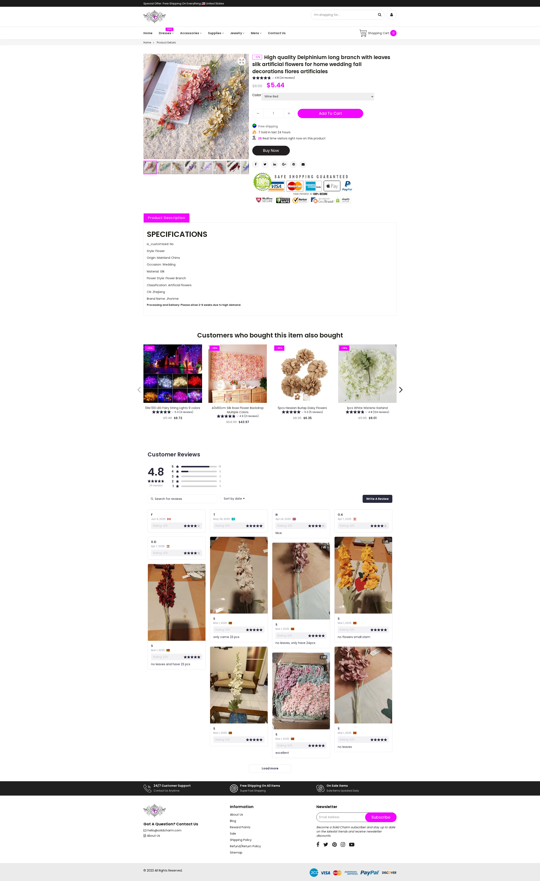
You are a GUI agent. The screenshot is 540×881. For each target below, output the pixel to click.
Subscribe (380, 817)
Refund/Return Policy (245, 846)
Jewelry (236, 33)
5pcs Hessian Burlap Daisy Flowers (302, 408)
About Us (153, 835)
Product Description (166, 217)
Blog (233, 821)
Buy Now (271, 150)
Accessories (190, 33)
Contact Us (277, 33)
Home (148, 33)
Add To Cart (330, 113)
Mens (255, 33)
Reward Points (240, 827)
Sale (233, 833)
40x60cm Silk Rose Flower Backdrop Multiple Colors (238, 410)
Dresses (165, 33)
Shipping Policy (241, 840)
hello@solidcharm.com (164, 830)
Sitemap (236, 852)
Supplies (215, 33)
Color (256, 95)
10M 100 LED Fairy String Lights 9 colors (172, 408)
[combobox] (234, 498)
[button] (164, 167)
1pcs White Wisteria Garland (367, 408)
